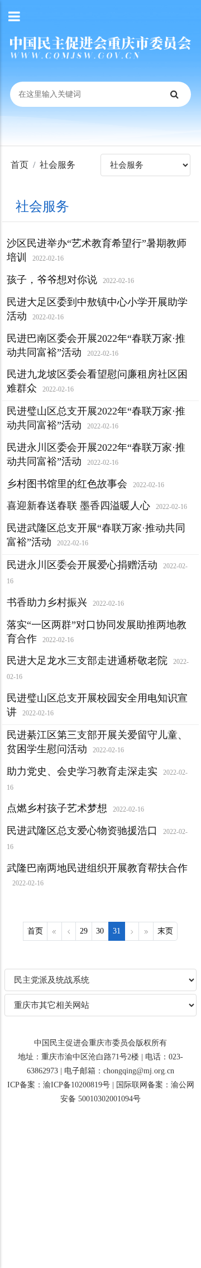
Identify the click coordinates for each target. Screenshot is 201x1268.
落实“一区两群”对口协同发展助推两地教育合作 (96, 631)
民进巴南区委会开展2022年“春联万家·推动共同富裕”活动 (96, 345)
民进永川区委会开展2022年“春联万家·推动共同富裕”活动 (96, 454)
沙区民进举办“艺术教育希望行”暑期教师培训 (96, 250)
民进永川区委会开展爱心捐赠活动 (97, 572)
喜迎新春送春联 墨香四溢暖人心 (97, 505)
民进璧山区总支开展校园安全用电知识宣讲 (97, 705)
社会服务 (57, 164)
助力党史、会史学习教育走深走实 (97, 778)
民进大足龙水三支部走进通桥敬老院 (98, 668)
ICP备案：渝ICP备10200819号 (58, 1085)
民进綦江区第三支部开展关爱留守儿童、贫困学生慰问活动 (97, 742)
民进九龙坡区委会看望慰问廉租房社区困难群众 (97, 381)
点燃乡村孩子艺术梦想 (75, 808)
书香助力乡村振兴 (65, 602)
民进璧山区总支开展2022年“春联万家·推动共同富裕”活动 (96, 418)
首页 (19, 164)
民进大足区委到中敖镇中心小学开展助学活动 (97, 309)
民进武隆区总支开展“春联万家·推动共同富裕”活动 (96, 535)
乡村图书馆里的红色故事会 (85, 483)
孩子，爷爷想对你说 (70, 279)
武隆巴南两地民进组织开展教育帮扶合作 (97, 874)
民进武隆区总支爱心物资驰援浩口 (97, 838)
